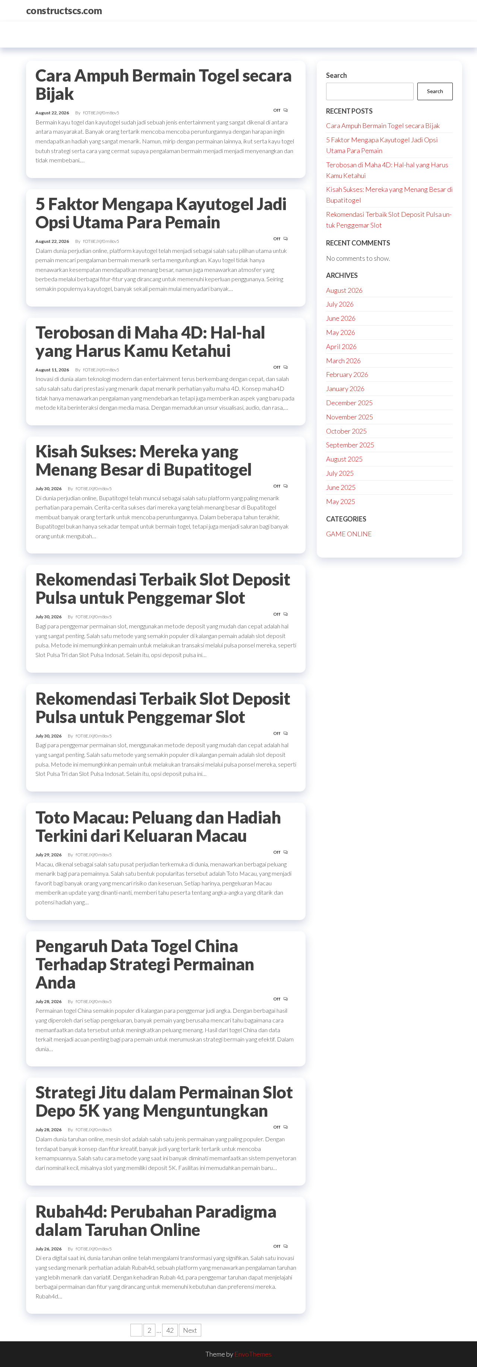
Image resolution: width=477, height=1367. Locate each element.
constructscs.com (64, 10)
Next (190, 1330)
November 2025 (349, 417)
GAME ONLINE (349, 534)
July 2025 (340, 473)
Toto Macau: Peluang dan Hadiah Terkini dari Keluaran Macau (158, 826)
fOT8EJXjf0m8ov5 (101, 112)
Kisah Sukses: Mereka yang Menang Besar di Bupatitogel (143, 460)
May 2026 (340, 332)
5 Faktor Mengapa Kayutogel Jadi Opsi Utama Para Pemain (161, 213)
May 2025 (340, 501)
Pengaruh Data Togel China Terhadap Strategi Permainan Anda (144, 964)
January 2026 (345, 388)
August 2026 (344, 290)
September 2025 (350, 445)
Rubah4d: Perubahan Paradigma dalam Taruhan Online (155, 1220)
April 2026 (341, 346)
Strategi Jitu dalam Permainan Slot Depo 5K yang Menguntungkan (164, 1101)
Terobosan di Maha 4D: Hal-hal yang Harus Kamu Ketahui (150, 341)
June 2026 (341, 318)
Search (336, 75)
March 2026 (343, 360)
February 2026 (347, 374)
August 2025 (344, 459)
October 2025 (346, 431)
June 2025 (341, 487)
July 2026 (340, 304)
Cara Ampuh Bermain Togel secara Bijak (163, 84)
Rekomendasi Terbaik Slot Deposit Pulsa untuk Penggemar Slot (162, 588)
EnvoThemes (253, 1354)
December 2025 (349, 403)
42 (170, 1330)
